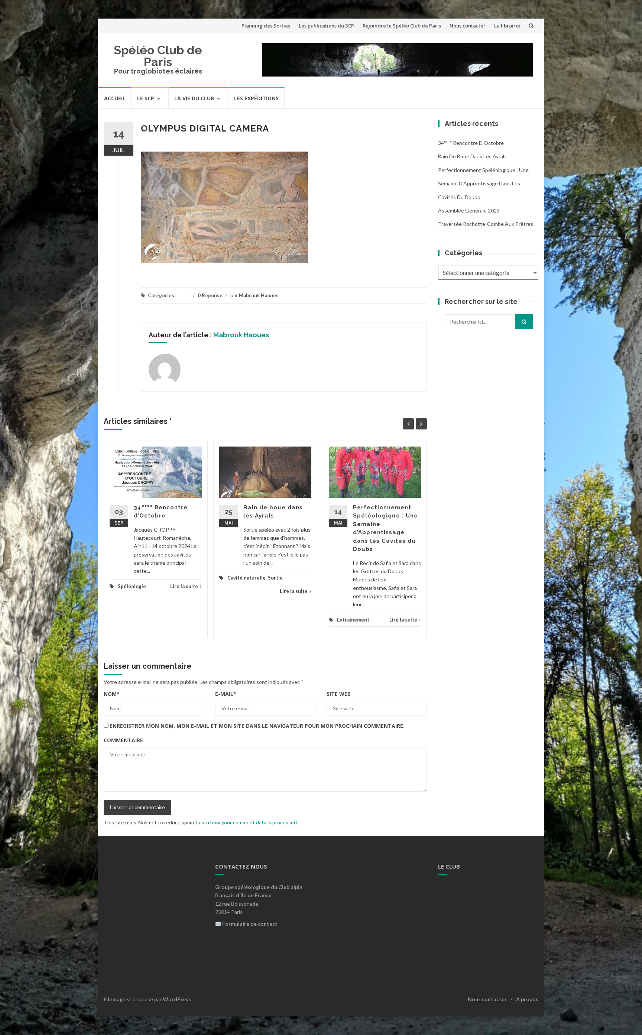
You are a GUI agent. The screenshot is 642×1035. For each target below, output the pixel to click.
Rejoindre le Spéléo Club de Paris (402, 25)
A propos (527, 999)
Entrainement (353, 620)
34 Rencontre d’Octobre (471, 143)
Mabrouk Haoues (259, 295)
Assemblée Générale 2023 (469, 210)
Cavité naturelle (246, 578)
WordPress (177, 999)
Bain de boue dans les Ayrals (472, 156)
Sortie (275, 578)
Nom (112, 693)
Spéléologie (132, 586)
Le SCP (145, 98)
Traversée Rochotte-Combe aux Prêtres (485, 224)
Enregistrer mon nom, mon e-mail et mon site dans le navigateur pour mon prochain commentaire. (257, 725)
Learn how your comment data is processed (246, 822)
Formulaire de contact (250, 924)
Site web (339, 693)
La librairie (507, 25)
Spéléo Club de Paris (158, 56)
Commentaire (123, 740)
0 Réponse (210, 295)
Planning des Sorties (265, 25)
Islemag (113, 999)
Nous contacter (468, 25)
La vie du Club (194, 98)
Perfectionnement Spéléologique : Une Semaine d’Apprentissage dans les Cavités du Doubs (483, 183)
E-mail (225, 693)
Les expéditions (256, 98)
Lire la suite (184, 586)
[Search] (524, 321)
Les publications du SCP (326, 25)
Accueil (115, 98)
